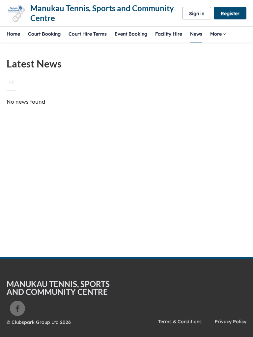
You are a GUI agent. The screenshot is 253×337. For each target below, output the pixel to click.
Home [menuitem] (13, 34)
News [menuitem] (196, 34)
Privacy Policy (230, 321)
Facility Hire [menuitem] (168, 34)
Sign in (196, 13)
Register (230, 13)
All (11, 82)
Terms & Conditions (180, 321)
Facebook (17, 308)
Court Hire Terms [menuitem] (88, 34)
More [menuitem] (216, 34)
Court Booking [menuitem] (44, 34)
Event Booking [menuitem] (131, 34)
